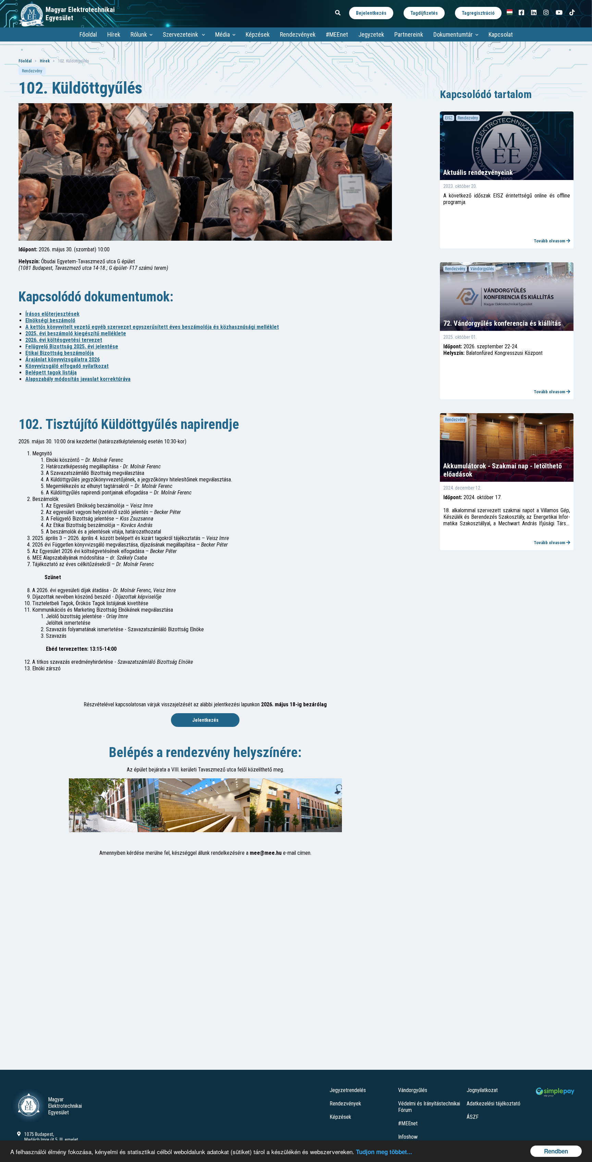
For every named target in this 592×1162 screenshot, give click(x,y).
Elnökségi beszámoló (50, 320)
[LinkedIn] (533, 12)
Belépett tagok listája (51, 372)
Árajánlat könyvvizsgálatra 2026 (62, 359)
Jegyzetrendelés (348, 1090)
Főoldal (88, 34)
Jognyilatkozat (482, 1090)
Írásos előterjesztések (52, 314)
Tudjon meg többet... (384, 1152)
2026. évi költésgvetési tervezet (63, 340)
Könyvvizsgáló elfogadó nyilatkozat (67, 366)
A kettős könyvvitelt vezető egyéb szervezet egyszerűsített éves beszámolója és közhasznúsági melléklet (152, 327)
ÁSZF (473, 1117)
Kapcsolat (501, 34)
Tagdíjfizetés (424, 13)
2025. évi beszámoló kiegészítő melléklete (75, 333)
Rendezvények (298, 34)
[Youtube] (559, 12)
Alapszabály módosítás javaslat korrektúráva (78, 379)
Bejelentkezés (371, 13)
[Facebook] (521, 12)
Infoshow (408, 1137)
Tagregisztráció (478, 13)
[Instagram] (546, 12)
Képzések (258, 34)
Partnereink (408, 34)
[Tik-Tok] (572, 12)
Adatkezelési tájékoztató (493, 1103)
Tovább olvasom (550, 240)
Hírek (113, 34)
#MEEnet (337, 34)
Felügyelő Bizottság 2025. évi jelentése (71, 346)
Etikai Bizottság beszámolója (59, 353)
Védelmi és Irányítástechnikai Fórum (429, 1106)
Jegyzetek (371, 34)
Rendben (556, 1151)
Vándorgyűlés (412, 1090)
